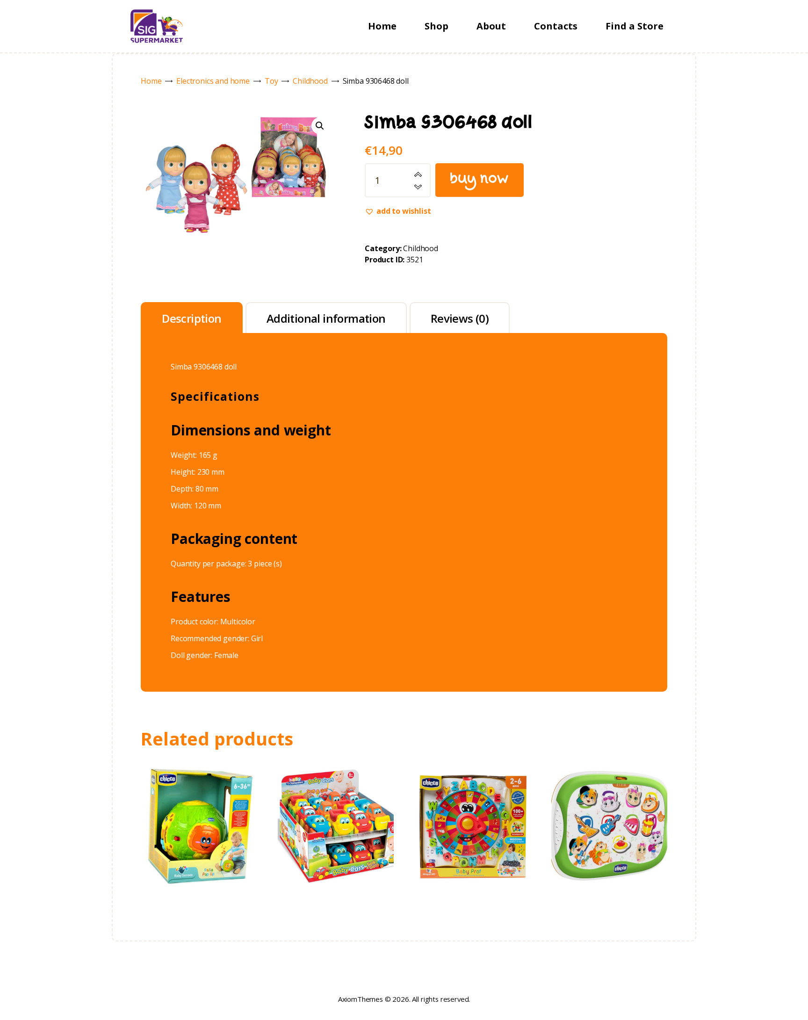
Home (151, 81)
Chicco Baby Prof (472, 798)
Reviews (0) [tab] (460, 318)
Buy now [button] (198, 837)
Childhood (310, 81)
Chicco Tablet (609, 798)
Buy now (479, 180)
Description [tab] (191, 318)
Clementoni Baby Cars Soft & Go (335, 799)
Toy (271, 81)
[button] (319, 125)
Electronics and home (213, 81)
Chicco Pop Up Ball (198, 799)
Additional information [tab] (326, 318)
